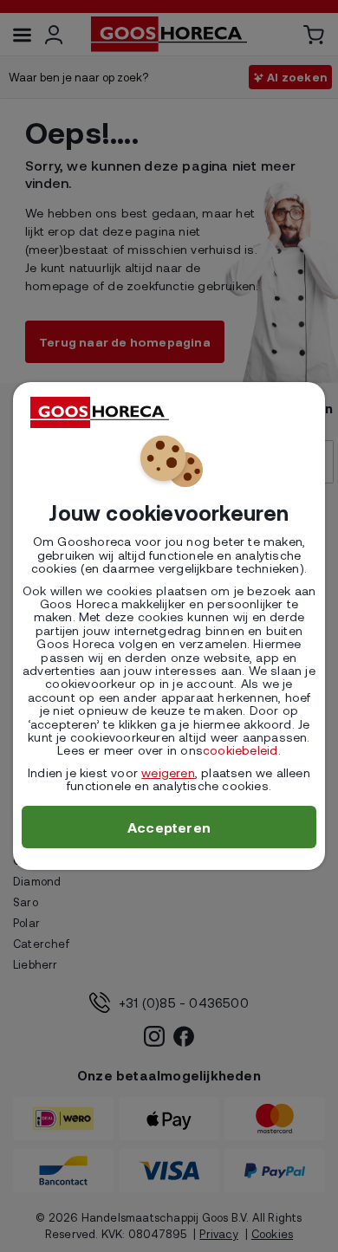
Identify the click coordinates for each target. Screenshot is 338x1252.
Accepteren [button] (169, 827)
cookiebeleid (240, 750)
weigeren (168, 772)
